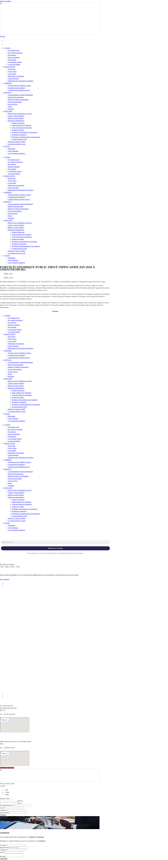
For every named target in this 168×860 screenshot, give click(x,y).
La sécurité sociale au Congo (16, 144)
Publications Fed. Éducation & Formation (20, 81)
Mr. (7, 790)
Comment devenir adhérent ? (16, 88)
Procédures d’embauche (19, 135)
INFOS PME (8, 111)
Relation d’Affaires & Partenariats (18, 99)
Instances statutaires (14, 57)
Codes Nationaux (13, 151)
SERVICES (7, 92)
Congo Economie (13, 78)
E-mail (2, 808)
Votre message (4, 812)
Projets (10, 106)
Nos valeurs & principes (15, 53)
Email (2, 852)
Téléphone (4, 810)
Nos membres (12, 60)
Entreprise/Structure (6, 805)
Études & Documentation (15, 97)
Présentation (11, 149)
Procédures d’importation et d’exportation (24, 132)
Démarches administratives (16, 120)
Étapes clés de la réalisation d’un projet (20, 113)
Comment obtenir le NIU (19, 139)
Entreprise (3, 845)
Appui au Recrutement (15, 102)
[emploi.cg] (57, 694)
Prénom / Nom (5, 798)
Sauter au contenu (5, 1)
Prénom (20, 801)
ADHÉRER (7, 83)
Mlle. (7, 794)
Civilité (3, 786)
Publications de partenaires (16, 76)
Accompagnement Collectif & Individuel (20, 95)
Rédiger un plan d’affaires (16, 118)
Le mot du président (14, 64)
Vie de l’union (12, 71)
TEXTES (7, 146)
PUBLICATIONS (9, 67)
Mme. (8, 792)
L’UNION (7, 48)
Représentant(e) (5, 847)
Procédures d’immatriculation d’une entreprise (26, 137)
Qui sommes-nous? (14, 50)
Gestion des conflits (18, 130)
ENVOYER (4, 859)
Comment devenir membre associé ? (19, 90)
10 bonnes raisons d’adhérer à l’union (19, 85)
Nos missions (12, 55)
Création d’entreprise (18, 123)
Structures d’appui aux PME (16, 142)
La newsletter (12, 74)
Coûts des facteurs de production (22, 128)
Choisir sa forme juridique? (16, 116)
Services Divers (12, 104)
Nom (19, 803)
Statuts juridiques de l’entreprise (21, 125)
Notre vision (11, 69)
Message (2, 856)
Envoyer (3, 815)
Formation (11, 109)
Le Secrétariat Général (14, 62)
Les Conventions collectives (16, 153)
